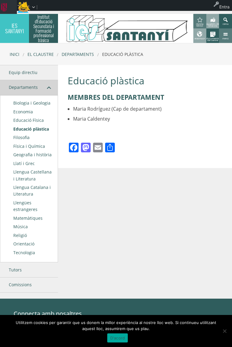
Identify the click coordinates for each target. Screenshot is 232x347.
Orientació (23, 244)
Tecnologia (24, 252)
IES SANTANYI (14, 28)
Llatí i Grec (24, 163)
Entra (224, 6)
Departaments (78, 54)
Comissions (20, 284)
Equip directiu (23, 72)
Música (20, 226)
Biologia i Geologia (31, 103)
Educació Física (28, 120)
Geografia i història (32, 154)
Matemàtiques (28, 218)
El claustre (40, 54)
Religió (20, 235)
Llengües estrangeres (25, 206)
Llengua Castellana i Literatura (32, 175)
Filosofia (21, 137)
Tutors (15, 270)
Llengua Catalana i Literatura (32, 190)
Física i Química (29, 146)
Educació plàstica (31, 129)
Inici (14, 54)
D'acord (117, 338)
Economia (23, 112)
